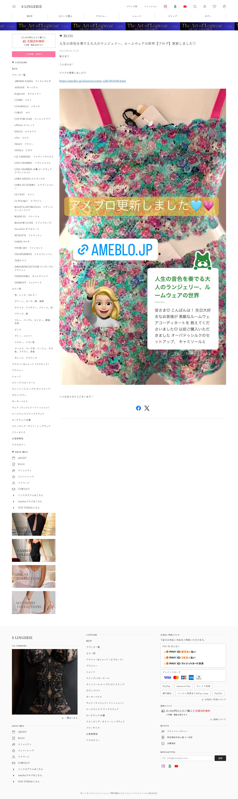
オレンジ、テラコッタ (26, 357)
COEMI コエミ (24, 99)
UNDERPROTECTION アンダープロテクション (34, 268)
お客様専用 (17, 438)
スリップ (172, 16)
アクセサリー (19, 444)
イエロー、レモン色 (25, 342)
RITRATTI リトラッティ (28, 235)
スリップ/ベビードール (23, 382)
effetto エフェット (25, 125)
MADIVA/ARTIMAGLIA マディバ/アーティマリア (34, 208)
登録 (220, 758)
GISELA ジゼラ (24, 150)
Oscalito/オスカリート (27, 228)
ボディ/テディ (19, 395)
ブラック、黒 (21, 313)
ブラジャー (101, 16)
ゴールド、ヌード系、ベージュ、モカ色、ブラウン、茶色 (34, 350)
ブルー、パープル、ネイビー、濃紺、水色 (33, 321)
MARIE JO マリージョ (27, 216)
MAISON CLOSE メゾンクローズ (33, 222)
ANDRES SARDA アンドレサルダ (33, 81)
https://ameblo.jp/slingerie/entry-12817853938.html (92, 80)
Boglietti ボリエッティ (28, 93)
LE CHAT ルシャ (26, 194)
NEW (30, 16)
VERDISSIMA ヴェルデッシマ (31, 276)
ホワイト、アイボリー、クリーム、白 (34, 307)
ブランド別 (132, 6)
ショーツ (136, 16)
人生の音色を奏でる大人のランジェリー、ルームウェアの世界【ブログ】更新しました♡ (127, 43)
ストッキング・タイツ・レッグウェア (31, 426)
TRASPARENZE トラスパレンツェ (33, 254)
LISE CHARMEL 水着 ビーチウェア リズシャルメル (34, 171)
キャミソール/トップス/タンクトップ (31, 388)
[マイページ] (205, 6)
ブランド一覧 (19, 74)
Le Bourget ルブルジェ (28, 200)
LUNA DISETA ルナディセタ (30, 178)
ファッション (150, 6)
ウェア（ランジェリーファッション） (31, 407)
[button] (16, 6)
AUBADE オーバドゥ (26, 87)
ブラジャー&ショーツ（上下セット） (31, 364)
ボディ (208, 16)
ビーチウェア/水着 (21, 419)
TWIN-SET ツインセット (29, 247)
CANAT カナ (22, 112)
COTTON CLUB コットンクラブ (32, 118)
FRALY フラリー (24, 144)
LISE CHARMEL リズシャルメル (33, 162)
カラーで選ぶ (65, 16)
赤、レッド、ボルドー (26, 294)
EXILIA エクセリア (25, 131)
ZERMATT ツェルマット (28, 282)
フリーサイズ (18, 432)
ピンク (18, 329)
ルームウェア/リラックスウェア (28, 413)
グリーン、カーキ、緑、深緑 (29, 301)
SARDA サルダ (22, 241)
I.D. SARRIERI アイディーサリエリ (34, 156)
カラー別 (16, 288)
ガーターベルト (20, 401)
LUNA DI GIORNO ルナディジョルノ (34, 186)
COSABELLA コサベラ (27, 106)
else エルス (22, 137)
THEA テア (20, 260)
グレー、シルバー (24, 335)
